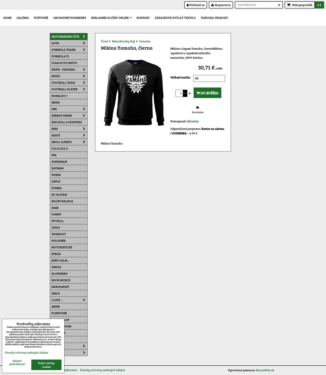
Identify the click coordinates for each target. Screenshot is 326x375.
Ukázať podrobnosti (17, 362)
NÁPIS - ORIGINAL (63, 69)
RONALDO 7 (60, 96)
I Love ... (57, 300)
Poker (56, 175)
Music (56, 76)
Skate (56, 135)
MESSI (56, 102)
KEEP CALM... (60, 260)
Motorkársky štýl (66, 36)
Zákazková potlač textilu (175, 18)
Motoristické (62, 247)
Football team (63, 82)
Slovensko (60, 273)
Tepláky (58, 352)
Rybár (56, 254)
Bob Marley (60, 320)
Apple (56, 181)
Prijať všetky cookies (46, 365)
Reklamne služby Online (110, 18)
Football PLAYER (65, 89)
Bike (55, 129)
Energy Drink (62, 115)
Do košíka (209, 92)
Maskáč (57, 339)
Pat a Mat (59, 333)
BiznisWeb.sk (265, 370)
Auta (55, 43)
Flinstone (59, 313)
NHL (54, 109)
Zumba (57, 188)
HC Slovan (59, 194)
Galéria (23, 18)
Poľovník (59, 241)
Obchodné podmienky (69, 18)
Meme (56, 306)
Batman (58, 168)
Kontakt (143, 18)
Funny (56, 214)
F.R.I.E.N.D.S (60, 148)
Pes (54, 155)
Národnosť (60, 287)
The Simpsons (61, 326)
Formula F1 (60, 56)
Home (7, 18)
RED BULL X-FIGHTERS (67, 122)
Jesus (56, 227)
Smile (56, 293)
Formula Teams (63, 50)
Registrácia (223, 5)
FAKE (55, 208)
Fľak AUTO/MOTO (64, 63)
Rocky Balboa (62, 201)
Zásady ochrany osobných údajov (102, 370)
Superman (59, 162)
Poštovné (41, 18)
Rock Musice (61, 280)
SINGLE (56, 267)
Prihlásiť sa (197, 5)
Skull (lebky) (62, 142)
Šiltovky (58, 346)
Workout (59, 234)
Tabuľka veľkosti (214, 18)
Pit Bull (58, 221)
